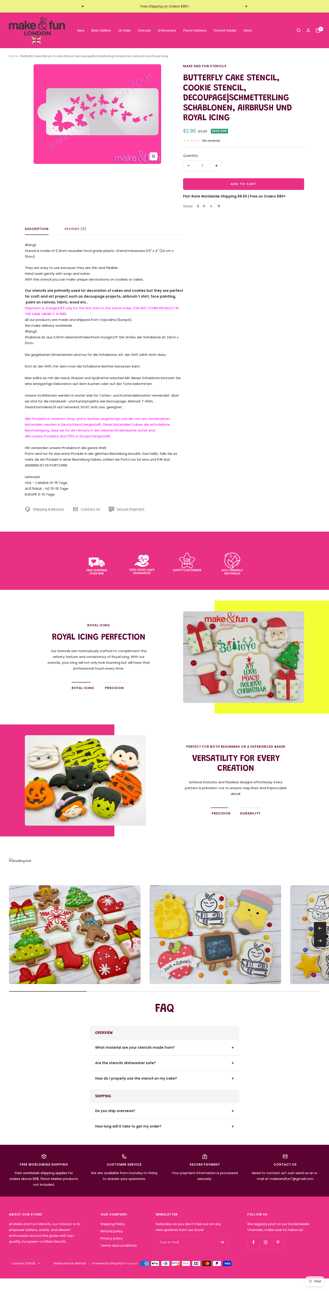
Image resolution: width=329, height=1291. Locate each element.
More (248, 30)
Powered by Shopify (106, 1263)
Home (13, 56)
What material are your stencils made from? (135, 1047)
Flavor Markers (195, 30)
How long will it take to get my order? (128, 1126)
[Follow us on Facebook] (253, 1242)
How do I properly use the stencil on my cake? (136, 1078)
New (80, 30)
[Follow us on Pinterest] (278, 1242)
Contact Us (90, 509)
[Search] (299, 30)
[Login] (308, 30)
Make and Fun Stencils (204, 66)
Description (37, 229)
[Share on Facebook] (198, 206)
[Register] (222, 1242)
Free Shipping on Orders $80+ (165, 6)
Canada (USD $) (24, 1263)
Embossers (167, 30)
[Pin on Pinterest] (204, 206)
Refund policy (111, 1231)
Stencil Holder (225, 30)
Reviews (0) (75, 229)
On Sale (124, 30)
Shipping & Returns (48, 509)
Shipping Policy (112, 1224)
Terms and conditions (118, 1245)
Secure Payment (131, 509)
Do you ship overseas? (115, 1110)
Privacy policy (111, 1238)
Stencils (144, 30)
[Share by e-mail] (218, 206)
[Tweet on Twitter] (211, 206)
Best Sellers (101, 30)
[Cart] (318, 30)
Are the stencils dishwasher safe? (125, 1063)
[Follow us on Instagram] (266, 1242)
